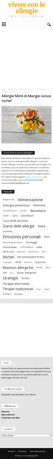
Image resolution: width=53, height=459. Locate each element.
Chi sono (11, 451)
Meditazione (33, 252)
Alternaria (39, 205)
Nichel (8, 257)
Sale (5, 272)
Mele (44, 252)
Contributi (27, 215)
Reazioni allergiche (18, 267)
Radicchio (28, 262)
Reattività (40, 262)
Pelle (18, 262)
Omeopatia (7, 262)
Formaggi (31, 242)
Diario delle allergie (18, 226)
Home (3, 89)
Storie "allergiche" (27, 272)
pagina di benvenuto (34, 176)
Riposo (40, 267)
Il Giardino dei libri (10, 417)
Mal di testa (8, 251)
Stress (25, 278)
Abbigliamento (9, 199)
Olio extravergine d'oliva (30, 257)
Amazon (5, 411)
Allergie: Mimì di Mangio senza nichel (21, 89)
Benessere (38, 210)
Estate (46, 236)
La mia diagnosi (26, 247)
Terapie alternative (16, 284)
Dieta (41, 226)
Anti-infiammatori (10, 211)
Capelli (6, 215)
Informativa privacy (37, 451)
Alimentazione (30, 199)
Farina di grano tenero (13, 242)
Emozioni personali (22, 237)
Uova (38, 289)
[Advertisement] (26, 57)
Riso (48, 267)
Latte (39, 247)
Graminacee (10, 247)
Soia (12, 273)
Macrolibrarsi (8, 414)
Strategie (10, 277)
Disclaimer (22, 451)
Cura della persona (15, 221)
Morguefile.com (8, 394)
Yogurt (46, 289)
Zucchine (18, 294)
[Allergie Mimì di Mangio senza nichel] (26, 124)
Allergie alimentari (16, 205)
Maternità (21, 252)
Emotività (7, 231)
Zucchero (7, 294)
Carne (15, 215)
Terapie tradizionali (18, 289)
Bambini (23, 211)
